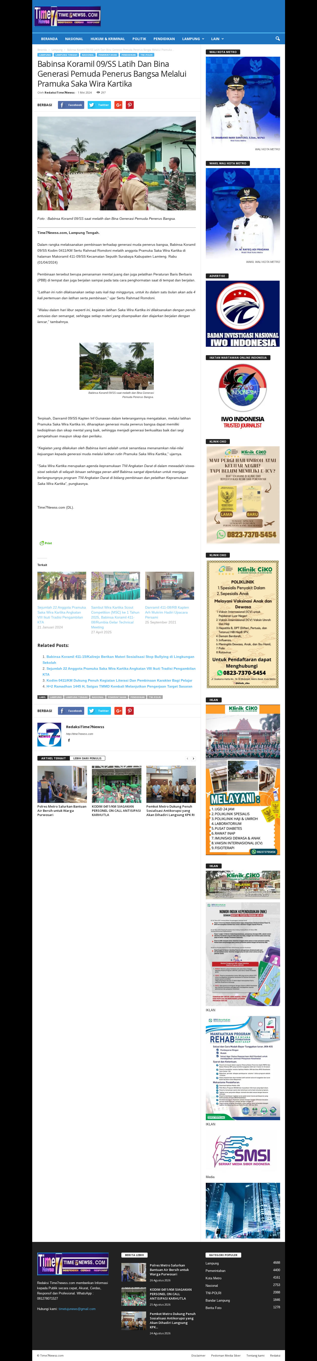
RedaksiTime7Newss (60, 92)
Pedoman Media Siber (226, 1355)
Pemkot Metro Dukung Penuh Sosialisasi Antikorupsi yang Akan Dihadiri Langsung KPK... (173, 1320)
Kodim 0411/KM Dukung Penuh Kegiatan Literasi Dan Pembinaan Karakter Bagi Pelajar (119, 680)
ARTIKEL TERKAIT (53, 758)
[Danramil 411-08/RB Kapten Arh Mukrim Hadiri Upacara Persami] (169, 586)
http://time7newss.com (79, 733)
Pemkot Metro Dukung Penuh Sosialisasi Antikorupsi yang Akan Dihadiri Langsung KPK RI (170, 810)
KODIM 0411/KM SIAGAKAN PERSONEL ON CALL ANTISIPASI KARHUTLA (116, 810)
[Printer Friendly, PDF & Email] (45, 545)
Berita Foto (213, 1308)
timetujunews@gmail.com (77, 1309)
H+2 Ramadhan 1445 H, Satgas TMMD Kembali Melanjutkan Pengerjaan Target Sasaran (119, 686)
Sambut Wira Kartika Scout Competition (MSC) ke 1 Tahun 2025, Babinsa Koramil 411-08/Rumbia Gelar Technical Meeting (115, 617)
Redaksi (275, 1355)
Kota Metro (213, 1278)
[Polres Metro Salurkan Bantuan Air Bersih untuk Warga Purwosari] (62, 784)
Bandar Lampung (218, 1300)
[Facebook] (69, 740)
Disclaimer (198, 1355)
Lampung (191, 38)
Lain (215, 38)
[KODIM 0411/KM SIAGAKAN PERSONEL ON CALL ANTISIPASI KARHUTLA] (116, 784)
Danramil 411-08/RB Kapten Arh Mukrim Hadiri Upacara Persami (167, 612)
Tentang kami (255, 1355)
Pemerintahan (108, 54)
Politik (139, 38)
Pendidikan (164, 38)
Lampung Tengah (66, 54)
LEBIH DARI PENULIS (87, 758)
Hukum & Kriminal (108, 38)
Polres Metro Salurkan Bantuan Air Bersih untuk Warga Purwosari (61, 810)
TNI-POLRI (146, 54)
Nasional (74, 38)
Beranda (49, 38)
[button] (277, 38)
